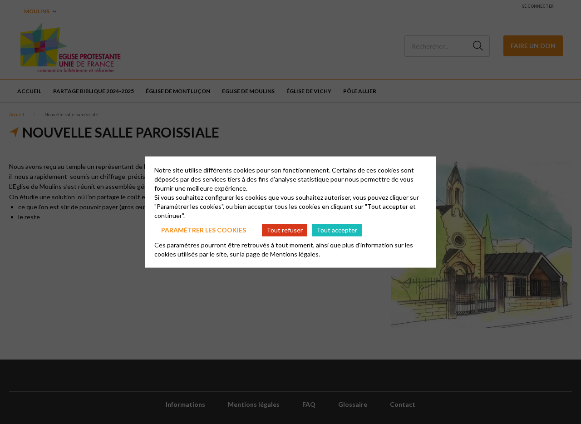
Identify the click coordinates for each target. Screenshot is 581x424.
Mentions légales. (295, 253)
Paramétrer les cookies (203, 230)
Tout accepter (336, 230)
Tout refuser (284, 230)
